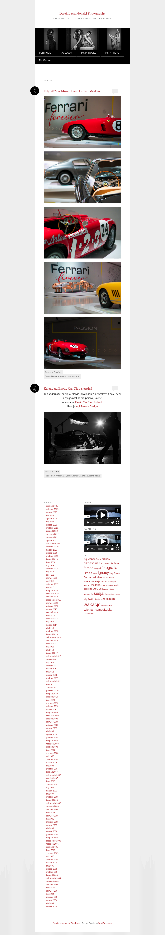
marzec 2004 (51, 900)
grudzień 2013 (52, 631)
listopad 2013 (52, 634)
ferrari (54, 376)
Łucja (108, 609)
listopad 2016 (52, 590)
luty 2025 (50, 515)
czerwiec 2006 (52, 816)
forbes (88, 568)
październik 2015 (53, 600)
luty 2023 (50, 522)
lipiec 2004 (50, 888)
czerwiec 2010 (52, 703)
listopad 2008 (52, 741)
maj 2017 (50, 581)
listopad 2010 (52, 694)
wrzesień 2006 (52, 806)
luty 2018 (50, 572)
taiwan (117, 594)
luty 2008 (50, 766)
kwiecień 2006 (52, 822)
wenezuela (106, 605)
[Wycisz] (112, 522)
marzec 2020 (51, 550)
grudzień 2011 (52, 678)
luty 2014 (50, 628)
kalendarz (83, 476)
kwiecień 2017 (52, 584)
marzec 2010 (51, 709)
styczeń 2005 (51, 869)
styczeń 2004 (51, 906)
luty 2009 (50, 731)
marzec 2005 (51, 863)
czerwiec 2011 (52, 687)
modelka (95, 585)
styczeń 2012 (51, 675)
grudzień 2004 (52, 872)
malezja (96, 581)
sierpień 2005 (52, 847)
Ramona (105, 589)
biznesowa (91, 563)
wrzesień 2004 (52, 881)
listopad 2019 (52, 559)
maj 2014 (50, 622)
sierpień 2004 (52, 884)
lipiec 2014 (50, 616)
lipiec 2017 (50, 575)
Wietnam (89, 609)
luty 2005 (50, 866)
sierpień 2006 (52, 809)
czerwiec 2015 (52, 603)
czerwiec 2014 (52, 619)
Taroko (97, 599)
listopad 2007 (52, 772)
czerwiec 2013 (52, 644)
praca (56, 471)
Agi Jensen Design (87, 406)
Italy (69, 376)
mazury (87, 585)
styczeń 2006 (51, 831)
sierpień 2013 (52, 641)
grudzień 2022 (52, 528)
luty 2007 (50, 794)
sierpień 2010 (52, 697)
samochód (88, 594)
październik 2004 (53, 878)
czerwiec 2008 (52, 753)
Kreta (87, 581)
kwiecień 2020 (52, 547)
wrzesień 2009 (52, 716)
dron (105, 563)
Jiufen (117, 573)
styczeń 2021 (51, 540)
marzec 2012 (51, 669)
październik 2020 (53, 543)
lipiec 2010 (50, 700)
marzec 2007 (51, 791)
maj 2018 (50, 565)
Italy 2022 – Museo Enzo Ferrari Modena (72, 91)
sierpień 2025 (52, 506)
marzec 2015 (51, 609)
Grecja (88, 573)
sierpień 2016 (52, 597)
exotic (69, 476)
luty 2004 (50, 903)
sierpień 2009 (52, 719)
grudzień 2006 (52, 797)
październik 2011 (53, 681)
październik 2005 (53, 841)
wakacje (75, 376)
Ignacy (103, 573)
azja (99, 559)
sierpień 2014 (52, 612)
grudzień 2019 (52, 556)
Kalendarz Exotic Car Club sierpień (68, 388)
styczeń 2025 (51, 518)
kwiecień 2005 (52, 859)
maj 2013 (50, 647)
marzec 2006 (51, 825)
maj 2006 (50, 819)
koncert (110, 577)
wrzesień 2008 (52, 744)
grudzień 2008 (52, 737)
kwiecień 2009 (52, 725)
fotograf (97, 568)
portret (97, 588)
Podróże (57, 372)
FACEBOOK (66, 53)
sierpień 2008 (52, 747)
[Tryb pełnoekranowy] (117, 522)
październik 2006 (53, 803)
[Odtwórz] (87, 522)
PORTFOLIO (45, 53)
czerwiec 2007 (52, 784)
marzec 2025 (51, 512)
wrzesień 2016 (52, 594)
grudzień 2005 (52, 834)
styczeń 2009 (51, 734)
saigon (111, 589)
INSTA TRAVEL (88, 53)
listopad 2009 (52, 712)
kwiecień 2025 (52, 509)
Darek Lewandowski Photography (82, 13)
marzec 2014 (51, 625)
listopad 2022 (52, 531)
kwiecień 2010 (52, 706)
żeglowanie (89, 613)
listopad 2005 (52, 838)
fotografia (62, 376)
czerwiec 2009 (52, 722)
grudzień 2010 (52, 691)
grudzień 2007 (52, 769)
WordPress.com (105, 923)
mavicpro (112, 582)
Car (64, 476)
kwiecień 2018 (52, 569)
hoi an (95, 573)
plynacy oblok (112, 585)
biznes (106, 559)
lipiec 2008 (50, 750)
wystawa (100, 610)
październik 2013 (53, 637)
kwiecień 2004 (52, 897)
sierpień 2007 (52, 778)
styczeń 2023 (51, 525)
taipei (112, 594)
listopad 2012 (52, 653)
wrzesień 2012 (52, 659)
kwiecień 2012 (52, 666)
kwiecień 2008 (52, 759)
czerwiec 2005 (52, 853)
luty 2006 (50, 828)
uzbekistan (108, 598)
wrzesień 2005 (52, 844)
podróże (88, 588)
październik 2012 (53, 656)
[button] (102, 515)
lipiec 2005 (50, 850)
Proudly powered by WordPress (66, 923)
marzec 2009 (51, 728)
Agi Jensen (57, 476)
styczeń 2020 (51, 553)
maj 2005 (50, 856)
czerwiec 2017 (52, 578)
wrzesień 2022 (52, 534)
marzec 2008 (51, 762)
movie (103, 585)
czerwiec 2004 (52, 891)
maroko (104, 581)
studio (97, 476)
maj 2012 (50, 662)
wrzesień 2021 (52, 537)
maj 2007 (50, 787)
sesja (91, 476)
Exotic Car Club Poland (88, 402)
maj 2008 (50, 756)
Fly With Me (44, 60)
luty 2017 (50, 587)
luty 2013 (50, 650)
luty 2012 (50, 672)
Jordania (89, 577)
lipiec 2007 (50, 781)
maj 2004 (50, 894)
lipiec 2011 (50, 684)
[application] (102, 515)
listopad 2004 (52, 875)
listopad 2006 (52, 800)
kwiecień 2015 (52, 606)
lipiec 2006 (50, 812)
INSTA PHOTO (112, 53)
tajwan (89, 599)
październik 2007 (53, 775)
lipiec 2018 (50, 562)
